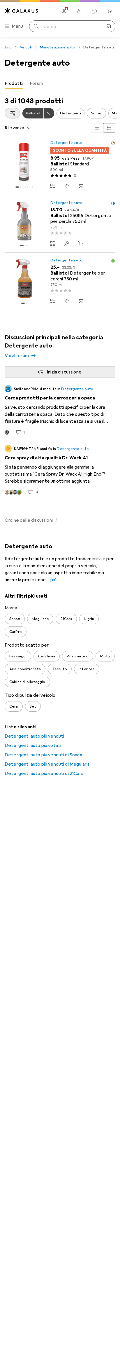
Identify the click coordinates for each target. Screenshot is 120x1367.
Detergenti (70, 113)
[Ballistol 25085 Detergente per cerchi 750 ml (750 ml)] (60, 224)
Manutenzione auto (57, 47)
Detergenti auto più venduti (34, 736)
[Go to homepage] (21, 10)
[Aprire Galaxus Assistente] (94, 11)
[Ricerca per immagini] (108, 26)
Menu (17, 26)
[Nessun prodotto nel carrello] (109, 11)
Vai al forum (17, 356)
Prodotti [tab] (14, 83)
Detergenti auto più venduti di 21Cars (44, 773)
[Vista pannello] (97, 127)
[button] (113, 143)
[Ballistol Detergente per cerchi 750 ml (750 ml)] (60, 281)
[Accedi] (79, 11)
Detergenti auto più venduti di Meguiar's (47, 764)
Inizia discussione (64, 372)
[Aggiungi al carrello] (81, 186)
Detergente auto (66, 142)
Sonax (96, 113)
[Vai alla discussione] (60, 410)
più (53, 580)
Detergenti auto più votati (33, 745)
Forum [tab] (36, 83)
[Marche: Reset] (49, 113)
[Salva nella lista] (67, 186)
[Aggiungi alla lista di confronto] (53, 186)
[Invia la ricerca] (36, 26)
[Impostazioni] (64, 11)
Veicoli (26, 47)
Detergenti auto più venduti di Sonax (43, 755)
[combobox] (12, 113)
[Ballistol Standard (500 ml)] (60, 165)
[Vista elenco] (109, 127)
